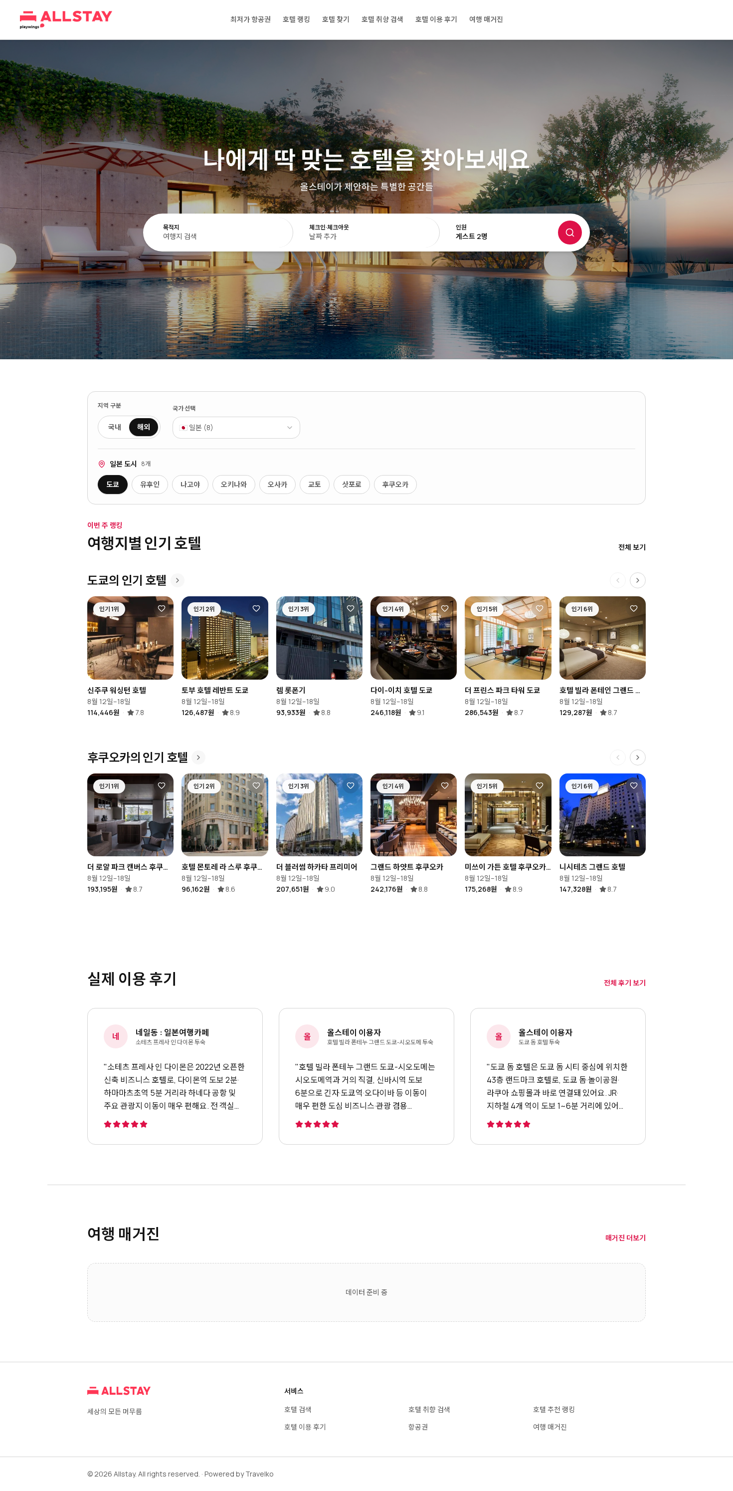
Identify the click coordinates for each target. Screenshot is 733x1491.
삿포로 (352, 484)
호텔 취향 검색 (382, 19)
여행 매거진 (486, 19)
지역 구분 (110, 406)
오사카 (277, 484)
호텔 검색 (298, 1409)
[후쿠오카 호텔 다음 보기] (638, 757)
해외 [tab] (143, 427)
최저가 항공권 (250, 19)
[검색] (570, 233)
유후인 (150, 484)
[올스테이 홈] (66, 19)
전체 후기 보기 (625, 983)
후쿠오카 (395, 484)
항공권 (418, 1427)
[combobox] (236, 428)
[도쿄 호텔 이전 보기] (618, 580)
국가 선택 (184, 409)
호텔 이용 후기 (436, 19)
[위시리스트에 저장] (162, 608)
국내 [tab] (114, 427)
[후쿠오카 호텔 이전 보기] (618, 757)
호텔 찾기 (336, 19)
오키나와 (234, 484)
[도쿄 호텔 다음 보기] (638, 580)
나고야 (190, 484)
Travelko (259, 1474)
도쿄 (112, 484)
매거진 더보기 (625, 1237)
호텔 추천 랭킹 (554, 1409)
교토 (314, 484)
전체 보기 (632, 547)
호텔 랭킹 (296, 19)
